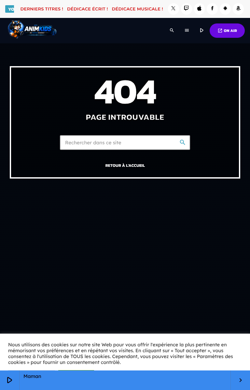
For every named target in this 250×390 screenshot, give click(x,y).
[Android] (225, 9)
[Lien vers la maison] (32, 30)
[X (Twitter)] (173, 9)
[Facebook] (212, 9)
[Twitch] (186, 9)
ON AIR (227, 31)
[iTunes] (199, 9)
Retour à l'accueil (125, 165)
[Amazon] (238, 9)
